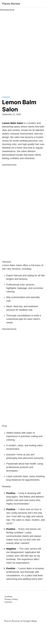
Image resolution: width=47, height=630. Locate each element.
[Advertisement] (23, 50)
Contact (8, 602)
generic (6, 97)
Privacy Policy (11, 599)
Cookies (8, 596)
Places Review (11, 3)
